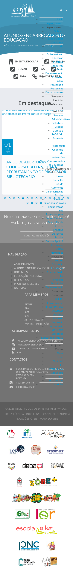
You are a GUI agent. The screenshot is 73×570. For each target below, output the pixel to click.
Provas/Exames (54, 218)
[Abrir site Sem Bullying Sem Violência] (49, 561)
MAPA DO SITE (49, 418)
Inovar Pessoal (54, 306)
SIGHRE (58, 299)
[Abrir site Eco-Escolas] (27, 433)
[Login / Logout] (66, 9)
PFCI (60, 376)
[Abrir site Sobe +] (43, 481)
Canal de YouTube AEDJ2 (32, 348)
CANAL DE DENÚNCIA (56, 414)
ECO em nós (56, 380)
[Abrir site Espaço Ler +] (17, 449)
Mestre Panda (55, 222)
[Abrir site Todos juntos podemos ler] (48, 513)
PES (61, 364)
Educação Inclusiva (52, 337)
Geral (60, 353)
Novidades (57, 252)
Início (60, 19)
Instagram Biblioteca (30, 344)
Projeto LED (56, 368)
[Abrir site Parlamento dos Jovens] (11, 465)
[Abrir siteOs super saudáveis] (37, 497)
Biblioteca (57, 333)
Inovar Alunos (55, 302)
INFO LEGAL (33, 414)
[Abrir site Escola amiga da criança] (19, 481)
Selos (60, 357)
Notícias (58, 384)
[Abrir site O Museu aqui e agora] (36, 449)
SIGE (27, 312)
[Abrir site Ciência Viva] (26, 561)
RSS (19, 352)
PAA (27, 308)
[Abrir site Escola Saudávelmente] (52, 433)
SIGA (23, 76)
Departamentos (54, 92)
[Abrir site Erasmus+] (55, 449)
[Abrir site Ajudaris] (11, 433)
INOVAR (22, 68)
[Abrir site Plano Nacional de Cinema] (29, 545)
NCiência (58, 360)
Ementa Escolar (26, 61)
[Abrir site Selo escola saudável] (22, 513)
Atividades (57, 268)
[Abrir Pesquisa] (61, 9)
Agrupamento (55, 23)
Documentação (54, 73)
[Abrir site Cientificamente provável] (58, 465)
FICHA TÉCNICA (14, 414)
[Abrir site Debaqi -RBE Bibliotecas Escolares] (33, 465)
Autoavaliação (55, 54)
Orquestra (57, 372)
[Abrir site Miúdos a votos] (51, 545)
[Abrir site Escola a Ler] (36, 529)
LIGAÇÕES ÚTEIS (27, 418)
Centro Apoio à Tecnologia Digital (54, 245)
